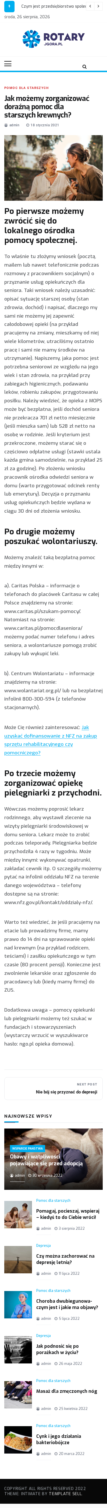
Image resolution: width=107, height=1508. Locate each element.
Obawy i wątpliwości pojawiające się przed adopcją (46, 1160)
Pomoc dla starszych (26, 88)
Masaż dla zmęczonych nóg (66, 1391)
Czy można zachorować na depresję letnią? (65, 1259)
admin (14, 125)
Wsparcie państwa (27, 1148)
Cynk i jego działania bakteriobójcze (58, 1439)
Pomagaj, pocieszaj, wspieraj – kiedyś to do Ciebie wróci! (67, 1214)
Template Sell (65, 1494)
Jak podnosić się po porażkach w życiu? (57, 1349)
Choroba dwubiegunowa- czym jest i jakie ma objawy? (67, 1304)
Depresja (43, 1245)
